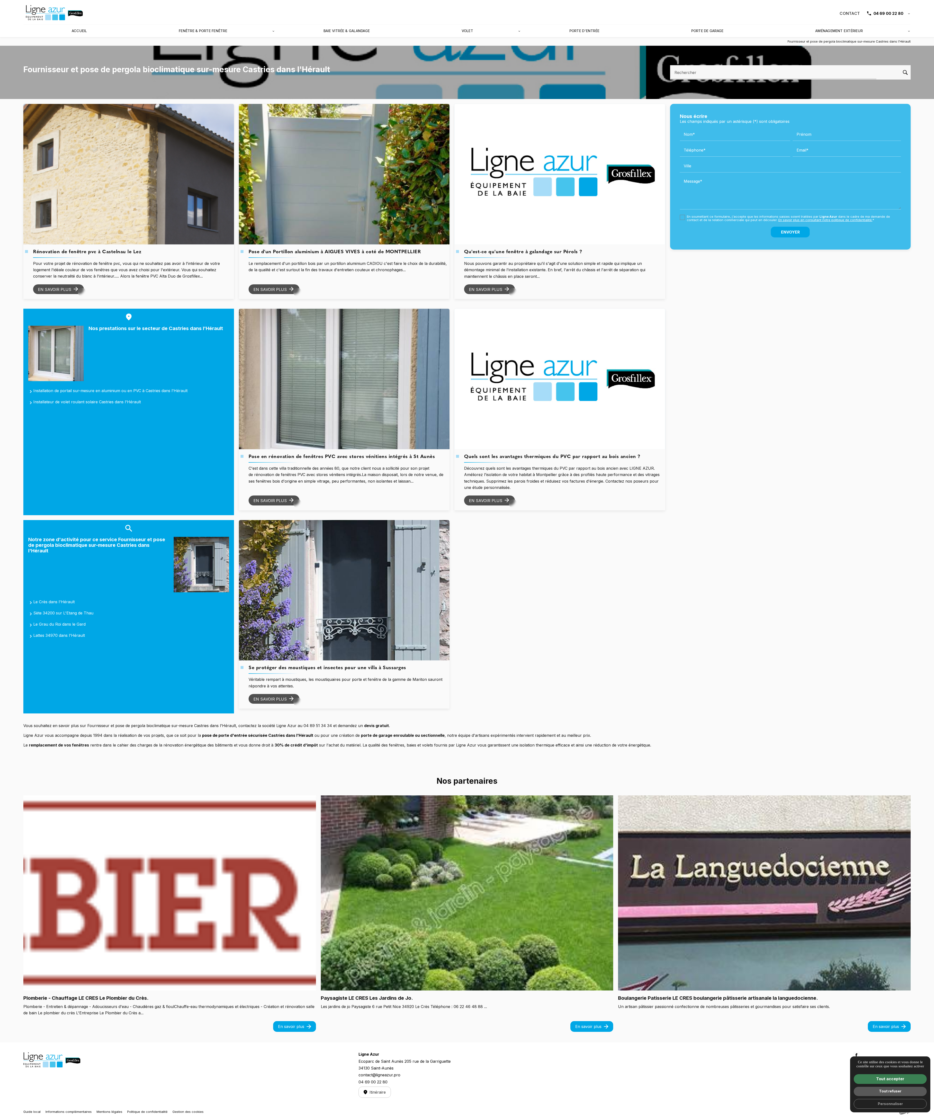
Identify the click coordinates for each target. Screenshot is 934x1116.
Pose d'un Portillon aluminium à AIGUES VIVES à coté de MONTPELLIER (335, 252)
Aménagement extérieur (839, 31)
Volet (467, 31)
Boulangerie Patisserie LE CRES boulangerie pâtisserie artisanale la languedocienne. (718, 998)
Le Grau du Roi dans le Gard (59, 624)
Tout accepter (890, 1078)
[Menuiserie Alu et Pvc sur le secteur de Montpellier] (55, 13)
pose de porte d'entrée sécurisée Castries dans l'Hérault (257, 735)
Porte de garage (707, 31)
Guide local (32, 1112)
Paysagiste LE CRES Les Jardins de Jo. (367, 998)
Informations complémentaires (68, 1112)
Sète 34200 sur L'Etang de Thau (63, 613)
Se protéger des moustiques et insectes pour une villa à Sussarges (327, 668)
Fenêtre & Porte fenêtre (203, 31)
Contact (850, 13)
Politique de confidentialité (147, 1112)
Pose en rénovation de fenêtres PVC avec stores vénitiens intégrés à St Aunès (342, 456)
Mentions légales (109, 1112)
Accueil (79, 31)
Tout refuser (890, 1091)
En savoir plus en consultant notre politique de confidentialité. (825, 220)
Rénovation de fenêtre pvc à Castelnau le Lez (87, 252)
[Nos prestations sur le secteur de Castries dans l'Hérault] (56, 353)
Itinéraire (377, 1092)
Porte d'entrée (584, 31)
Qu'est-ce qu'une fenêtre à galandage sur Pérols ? (523, 252)
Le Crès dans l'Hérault (54, 601)
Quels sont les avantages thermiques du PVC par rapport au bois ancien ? (552, 456)
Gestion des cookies (188, 1112)
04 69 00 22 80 (888, 13)
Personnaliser (890, 1104)
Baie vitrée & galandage (346, 31)
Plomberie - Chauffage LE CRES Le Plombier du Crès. (86, 998)
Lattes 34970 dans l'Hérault (59, 635)
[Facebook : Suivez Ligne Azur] (856, 1055)
